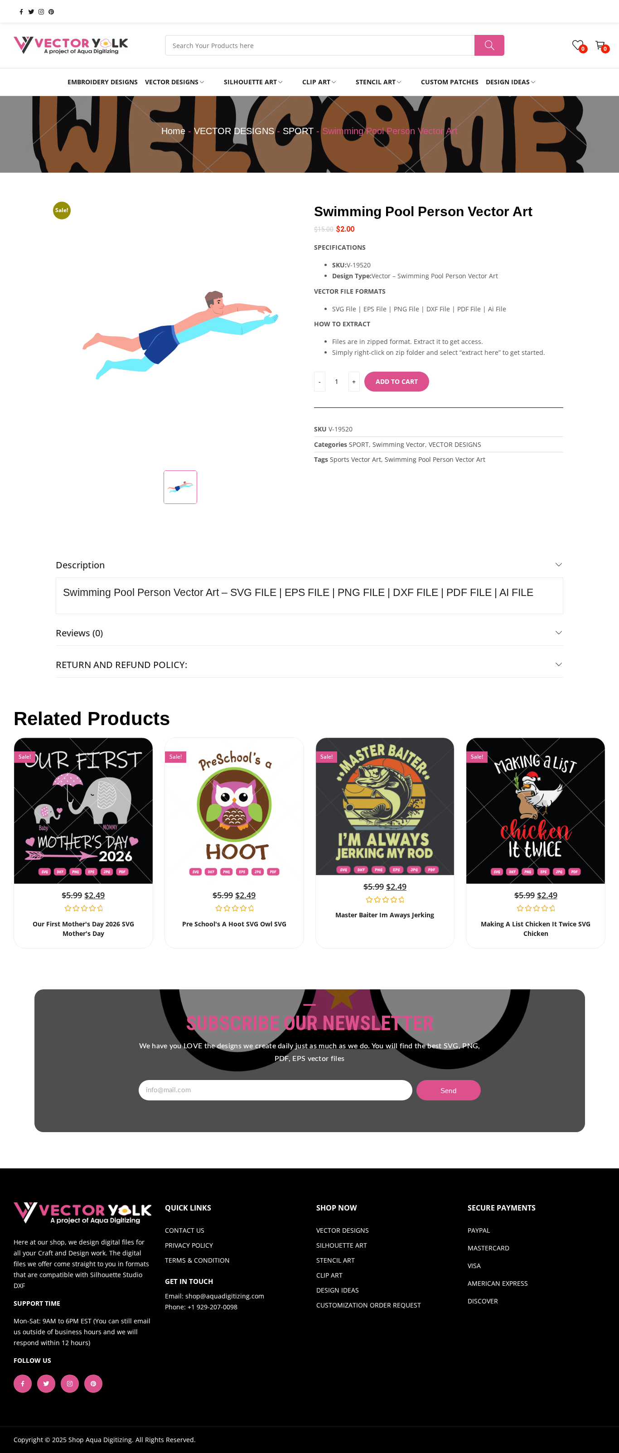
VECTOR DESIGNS (234, 131)
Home (173, 131)
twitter (28, 11)
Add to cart (397, 381)
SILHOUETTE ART (341, 1245)
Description (80, 565)
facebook (18, 11)
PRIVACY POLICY (189, 1245)
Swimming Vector (398, 444)
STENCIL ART (335, 1260)
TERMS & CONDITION (197, 1260)
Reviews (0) (79, 633)
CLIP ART (329, 1275)
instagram (38, 11)
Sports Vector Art (355, 459)
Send (448, 1091)
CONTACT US (184, 1230)
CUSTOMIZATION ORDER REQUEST (368, 1305)
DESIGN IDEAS (337, 1290)
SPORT (298, 131)
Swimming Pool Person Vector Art (435, 459)
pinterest (48, 11)
